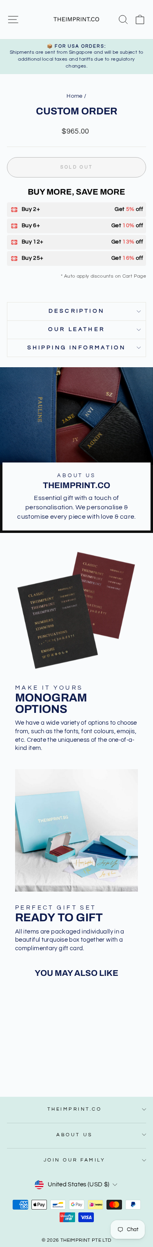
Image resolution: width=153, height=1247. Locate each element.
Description (76, 311)
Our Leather (76, 329)
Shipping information (76, 348)
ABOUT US (74, 1134)
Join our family (75, 1159)
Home (74, 96)
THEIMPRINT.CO (74, 1109)
